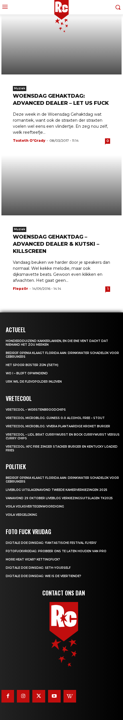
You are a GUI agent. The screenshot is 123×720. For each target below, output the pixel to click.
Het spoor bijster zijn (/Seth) (32, 365)
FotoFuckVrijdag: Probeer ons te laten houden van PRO (56, 551)
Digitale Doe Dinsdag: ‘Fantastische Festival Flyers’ (51, 543)
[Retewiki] (70, 696)
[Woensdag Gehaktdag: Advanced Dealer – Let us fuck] (61, 44)
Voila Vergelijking (21, 515)
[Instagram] (23, 696)
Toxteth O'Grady (29, 140)
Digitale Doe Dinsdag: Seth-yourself (38, 568)
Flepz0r (20, 288)
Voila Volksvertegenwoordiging (35, 506)
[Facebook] (7, 696)
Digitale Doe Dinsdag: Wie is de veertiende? (43, 576)
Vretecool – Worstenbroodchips (36, 410)
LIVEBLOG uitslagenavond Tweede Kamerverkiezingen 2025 (56, 490)
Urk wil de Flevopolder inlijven (34, 381)
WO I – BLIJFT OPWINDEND (27, 373)
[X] (38, 696)
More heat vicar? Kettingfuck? (33, 559)
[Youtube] (54, 696)
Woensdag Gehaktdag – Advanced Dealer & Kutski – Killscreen (56, 244)
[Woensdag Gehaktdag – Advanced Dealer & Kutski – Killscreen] (61, 185)
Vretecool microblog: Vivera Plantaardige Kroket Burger (58, 426)
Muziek (19, 88)
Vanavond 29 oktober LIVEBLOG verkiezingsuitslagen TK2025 (59, 498)
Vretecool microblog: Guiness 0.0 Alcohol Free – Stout (55, 418)
